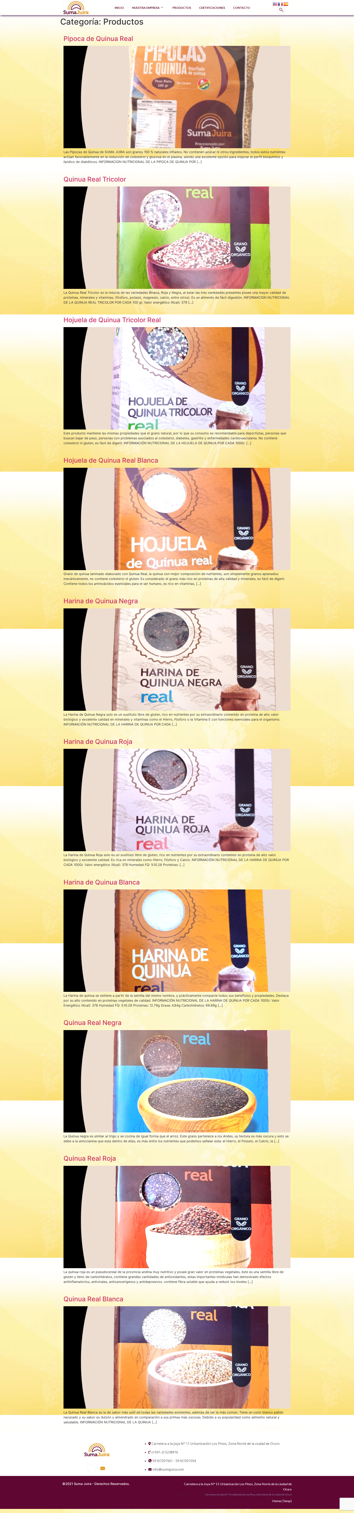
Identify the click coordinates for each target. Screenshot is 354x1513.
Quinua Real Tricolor (95, 179)
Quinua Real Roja (90, 1158)
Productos (181, 7)
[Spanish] (286, 4)
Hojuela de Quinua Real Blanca (111, 460)
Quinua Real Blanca (93, 1299)
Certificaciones (212, 7)
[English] (275, 4)
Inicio (119, 7)
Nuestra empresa (146, 7)
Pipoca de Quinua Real (98, 39)
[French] (280, 4)
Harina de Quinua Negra (101, 601)
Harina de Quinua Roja (98, 742)
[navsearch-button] (281, 10)
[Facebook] (91, 1468)
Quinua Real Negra (92, 1023)
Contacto (241, 7)
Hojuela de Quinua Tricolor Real (112, 320)
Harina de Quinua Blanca (102, 882)
